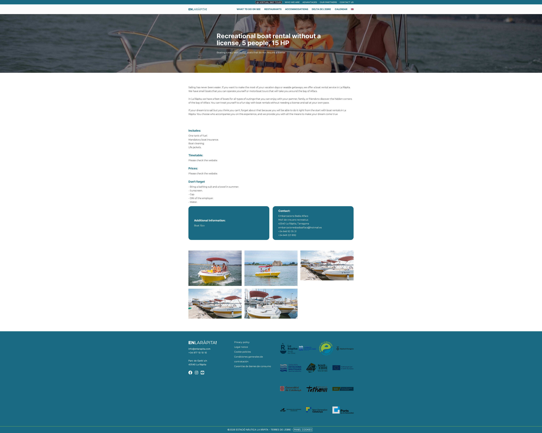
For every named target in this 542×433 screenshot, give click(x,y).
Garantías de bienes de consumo (252, 366)
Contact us (347, 2)
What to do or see (249, 9)
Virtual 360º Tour (270, 2)
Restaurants (272, 9)
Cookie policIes (242, 351)
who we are (292, 2)
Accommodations (296, 9)
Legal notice (241, 347)
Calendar (341, 9)
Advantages (309, 2)
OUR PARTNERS (328, 2)
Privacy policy (242, 342)
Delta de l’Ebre (321, 9)
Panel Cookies (303, 429)
